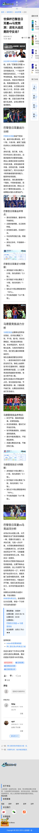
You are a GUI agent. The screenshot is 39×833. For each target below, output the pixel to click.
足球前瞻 (20, 662)
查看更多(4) (15, 736)
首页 (2, 12)
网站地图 (4, 796)
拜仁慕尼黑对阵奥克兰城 (16, 647)
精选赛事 (9, 662)
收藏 (8, 680)
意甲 (24, 804)
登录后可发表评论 (19, 691)
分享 (19, 676)
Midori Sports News (8, 822)
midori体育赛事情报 (13, 643)
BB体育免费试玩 (9, 598)
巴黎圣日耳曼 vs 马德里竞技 (14, 624)
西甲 (9, 804)
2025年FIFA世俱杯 (10, 61)
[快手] (24, 812)
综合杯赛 (18, 12)
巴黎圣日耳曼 (8, 136)
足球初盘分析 (10, 669)
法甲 (32, 804)
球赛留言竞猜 (10, 666)
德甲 (17, 804)
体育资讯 (17, 4)
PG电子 (3, 825)
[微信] (14, 812)
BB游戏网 (4, 820)
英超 (2, 804)
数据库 (26, 4)
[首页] (19, 773)
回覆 (21, 713)
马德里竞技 (7, 332)
